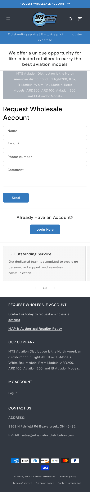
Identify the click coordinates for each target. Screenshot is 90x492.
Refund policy (68, 476)
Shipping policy (45, 483)
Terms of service (22, 483)
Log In (13, 393)
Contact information (69, 483)
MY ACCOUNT (20, 382)
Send (16, 198)
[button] (8, 19)
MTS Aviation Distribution (40, 476)
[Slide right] (54, 288)
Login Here (45, 229)
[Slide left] (35, 288)
